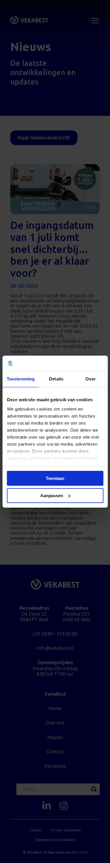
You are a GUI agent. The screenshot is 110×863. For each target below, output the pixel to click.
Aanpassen (51, 495)
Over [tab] (90, 378)
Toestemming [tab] (21, 378)
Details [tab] (56, 378)
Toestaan (55, 478)
